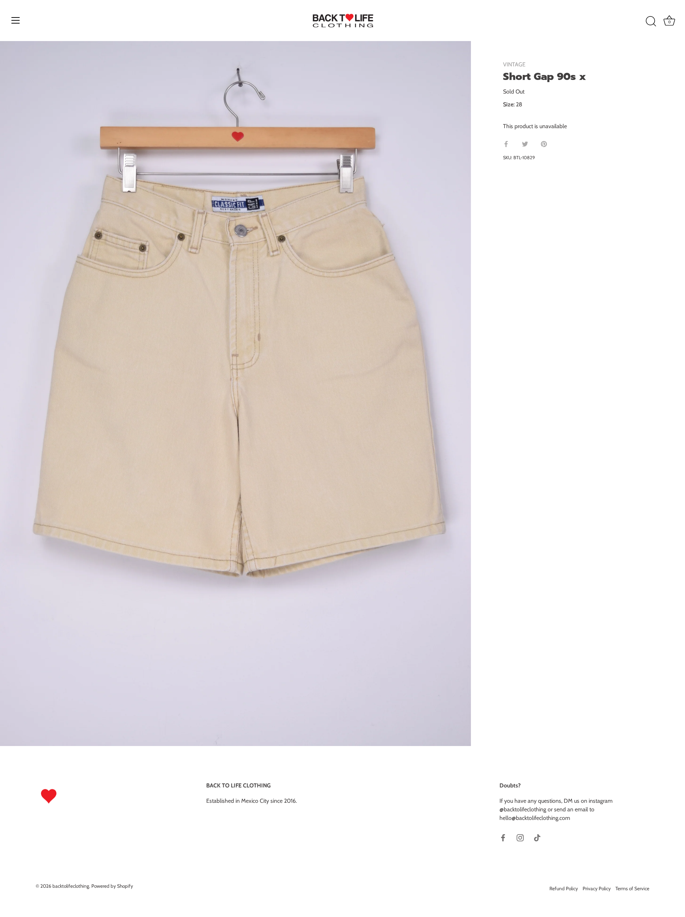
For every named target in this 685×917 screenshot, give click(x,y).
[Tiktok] (537, 837)
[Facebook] (503, 837)
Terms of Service (632, 888)
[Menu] (16, 20)
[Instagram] (520, 837)
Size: (508, 104)
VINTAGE (514, 64)
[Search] (651, 21)
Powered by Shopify (112, 886)
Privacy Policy (597, 888)
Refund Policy (563, 888)
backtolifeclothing (70, 886)
